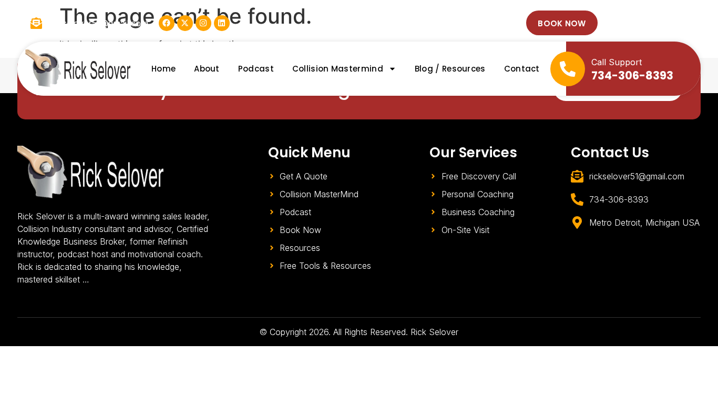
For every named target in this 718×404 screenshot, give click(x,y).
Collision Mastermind (337, 68)
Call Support (616, 62)
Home (163, 68)
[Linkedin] (222, 23)
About (207, 68)
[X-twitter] (185, 23)
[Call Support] (567, 69)
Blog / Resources (450, 68)
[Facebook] (167, 23)
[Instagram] (203, 23)
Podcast (256, 68)
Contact (522, 68)
